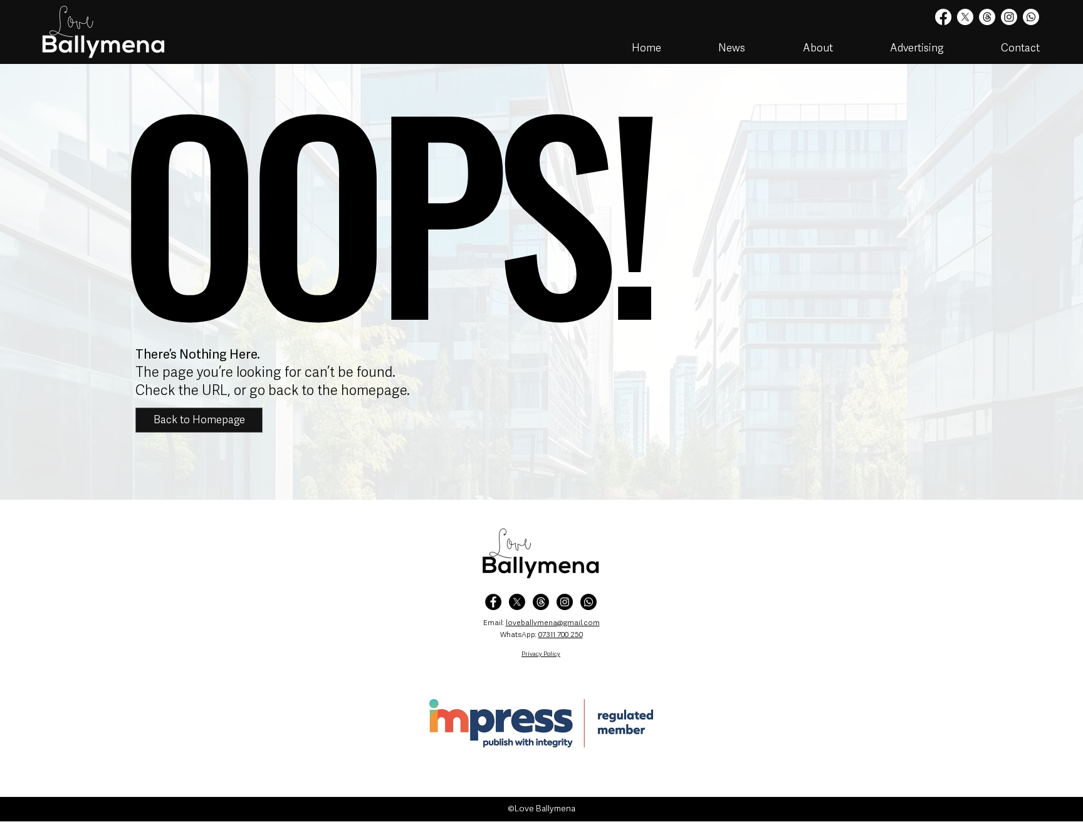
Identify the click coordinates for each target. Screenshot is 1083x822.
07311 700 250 (560, 635)
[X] (965, 17)
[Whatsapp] (1031, 17)
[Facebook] (943, 17)
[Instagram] (1009, 17)
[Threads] (987, 17)
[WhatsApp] (588, 602)
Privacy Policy (540, 654)
